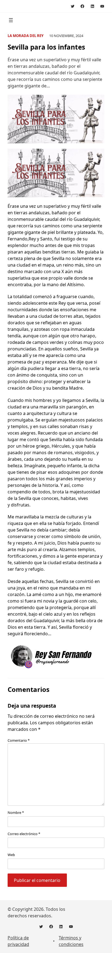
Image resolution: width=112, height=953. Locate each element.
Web (11, 854)
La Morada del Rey (25, 35)
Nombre (16, 812)
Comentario (19, 740)
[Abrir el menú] (11, 20)
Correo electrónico (24, 833)
